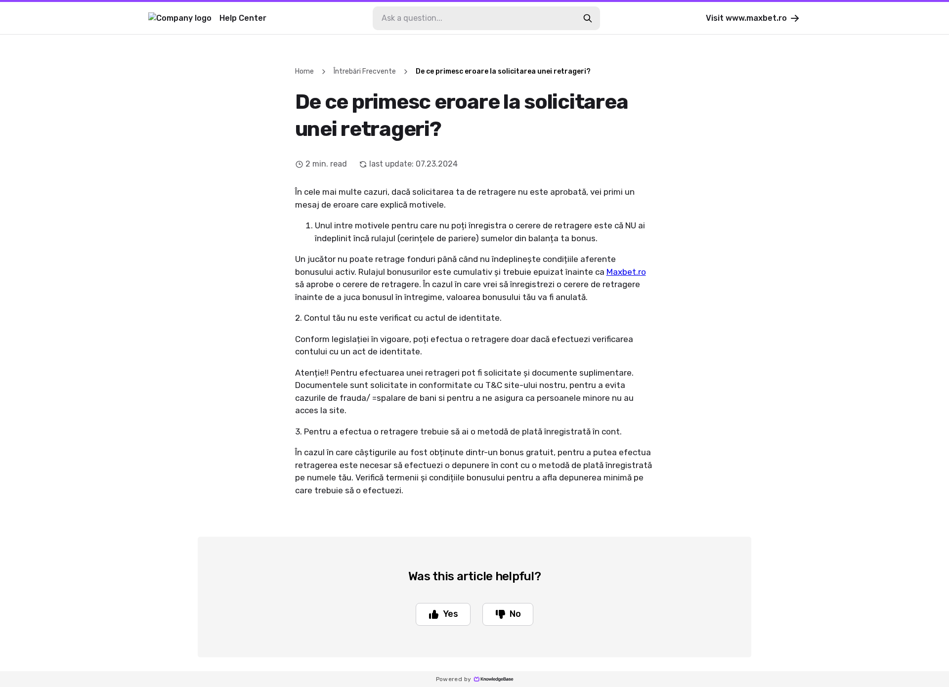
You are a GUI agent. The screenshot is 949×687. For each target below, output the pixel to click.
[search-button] (588, 18)
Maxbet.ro (626, 272)
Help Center (242, 18)
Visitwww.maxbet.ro (746, 18)
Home (304, 71)
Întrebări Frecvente (365, 71)
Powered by (454, 679)
